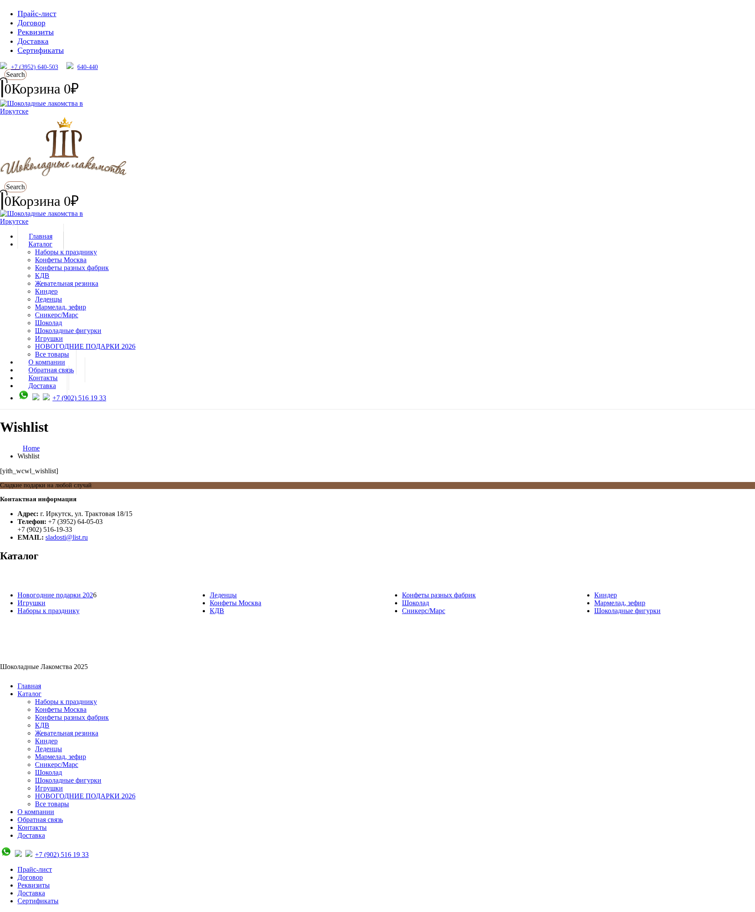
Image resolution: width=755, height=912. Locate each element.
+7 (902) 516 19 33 (79, 398)
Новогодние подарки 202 (55, 595)
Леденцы (48, 299)
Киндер (46, 291)
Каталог (40, 244)
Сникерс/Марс (56, 315)
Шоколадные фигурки (68, 330)
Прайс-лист (36, 13)
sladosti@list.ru (66, 537)
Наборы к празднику (66, 252)
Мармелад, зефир (60, 307)
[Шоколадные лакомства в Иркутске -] (54, 221)
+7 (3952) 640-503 (34, 67)
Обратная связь (40, 819)
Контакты (32, 827)
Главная (29, 686)
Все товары (52, 804)
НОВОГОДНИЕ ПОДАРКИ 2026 (85, 346)
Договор (31, 22)
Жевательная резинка (66, 283)
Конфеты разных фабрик (72, 267)
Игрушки (49, 338)
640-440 (87, 67)
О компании (35, 811)
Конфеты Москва (61, 260)
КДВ (42, 275)
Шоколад (48, 322)
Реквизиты (35, 32)
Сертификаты (40, 50)
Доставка (32, 41)
